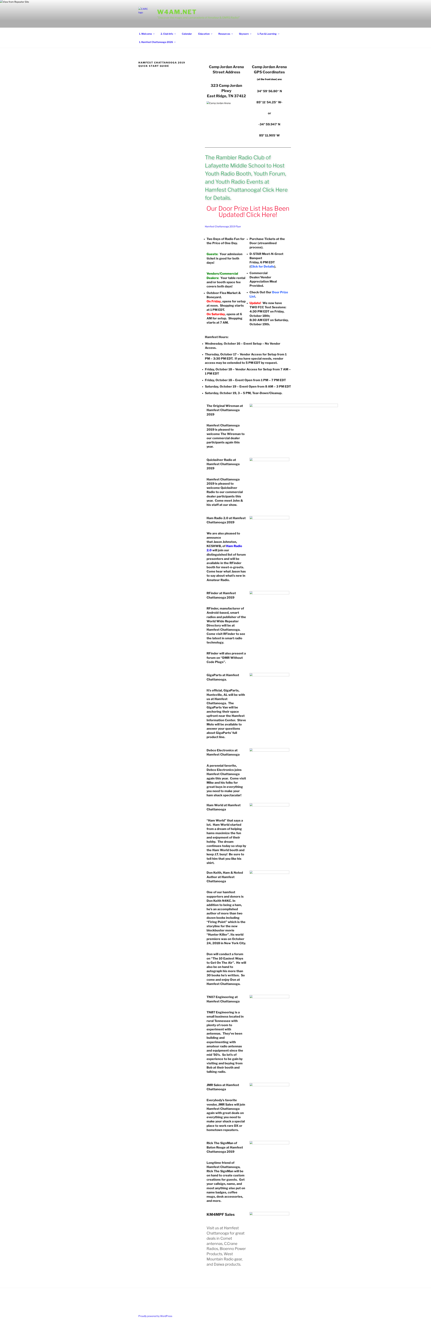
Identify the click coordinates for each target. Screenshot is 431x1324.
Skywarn (244, 33)
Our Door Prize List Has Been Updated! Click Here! (247, 211)
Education (204, 33)
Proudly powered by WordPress (155, 1316)
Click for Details (262, 266)
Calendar (187, 33)
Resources (224, 33)
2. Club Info (167, 33)
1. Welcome (145, 33)
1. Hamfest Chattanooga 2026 (156, 42)
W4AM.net (177, 12)
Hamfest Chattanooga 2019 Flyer (223, 226)
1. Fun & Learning (267, 33)
